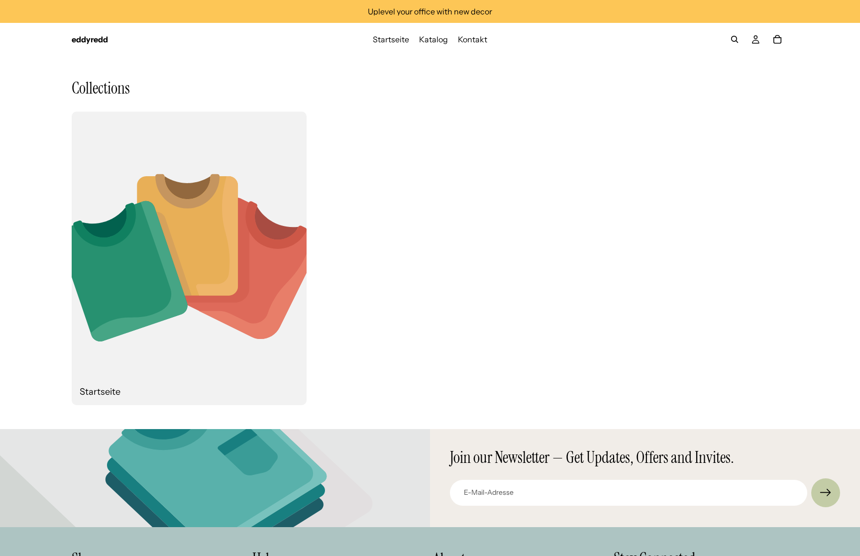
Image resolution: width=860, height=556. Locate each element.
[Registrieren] (825, 492)
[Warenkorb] (777, 39)
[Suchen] (735, 39)
